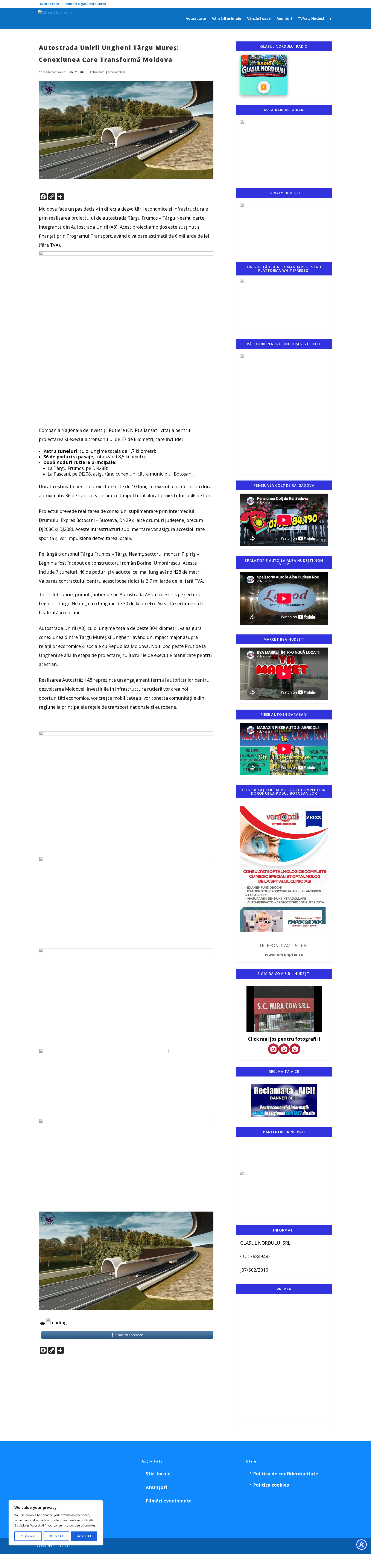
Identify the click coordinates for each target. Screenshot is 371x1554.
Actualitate (196, 19)
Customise (28, 1536)
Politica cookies (271, 1485)
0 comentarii (116, 72)
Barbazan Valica (54, 72)
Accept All (84, 1536)
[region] (56, 1522)
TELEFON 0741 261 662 (284, 946)
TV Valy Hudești (311, 19)
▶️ (264, 87)
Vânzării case (259, 19)
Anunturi (284, 19)
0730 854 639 (49, 4)
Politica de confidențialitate (285, 1474)
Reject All (56, 1536)
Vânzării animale (226, 19)
